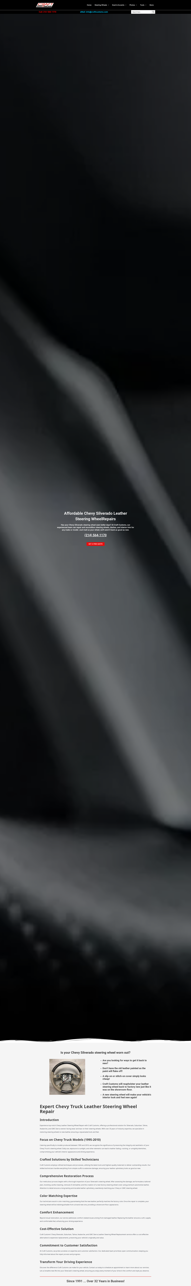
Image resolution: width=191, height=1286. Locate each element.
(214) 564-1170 (95, 535)
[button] (108, 5)
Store (152, 5)
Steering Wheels (101, 5)
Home (89, 5)
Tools (142, 5)
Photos (132, 5)
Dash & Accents (118, 5)
